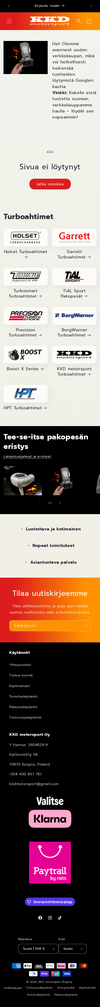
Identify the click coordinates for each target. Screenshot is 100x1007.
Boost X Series (23, 369)
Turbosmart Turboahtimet (23, 293)
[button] (9, 21)
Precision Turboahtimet (23, 333)
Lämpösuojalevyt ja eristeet (27, 456)
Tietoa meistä (21, 675)
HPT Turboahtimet (23, 408)
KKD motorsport (50, 982)
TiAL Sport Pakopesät (73, 293)
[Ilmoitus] (91, 6)
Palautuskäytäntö (23, 707)
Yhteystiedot (20, 664)
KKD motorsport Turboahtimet (74, 371)
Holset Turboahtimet (25, 252)
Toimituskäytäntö (23, 696)
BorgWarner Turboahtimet (72, 333)
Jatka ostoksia (50, 184)
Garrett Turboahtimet (71, 254)
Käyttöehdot (19, 686)
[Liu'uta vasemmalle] (40, 503)
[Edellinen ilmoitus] (8, 6)
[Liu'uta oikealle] (60, 503)
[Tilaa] (85, 625)
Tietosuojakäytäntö (25, 717)
